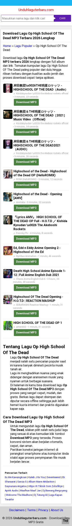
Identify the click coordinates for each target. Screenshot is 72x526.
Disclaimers (17, 510)
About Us (57, 510)
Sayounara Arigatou (16, 486)
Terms (31, 510)
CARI (62, 18)
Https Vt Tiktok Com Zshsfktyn (45, 486)
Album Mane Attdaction (41, 481)
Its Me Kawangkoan (16, 477)
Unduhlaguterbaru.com (36, 10)
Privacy (43, 510)
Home (7, 46)
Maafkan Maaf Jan (30, 490)
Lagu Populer (23, 46)
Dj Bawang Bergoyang (55, 490)
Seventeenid (53, 477)
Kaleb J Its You (36, 477)
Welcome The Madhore (19, 494)
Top (65, 520)
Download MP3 (26, 102)
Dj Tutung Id (40, 494)
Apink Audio (11, 490)
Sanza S (22, 481)
